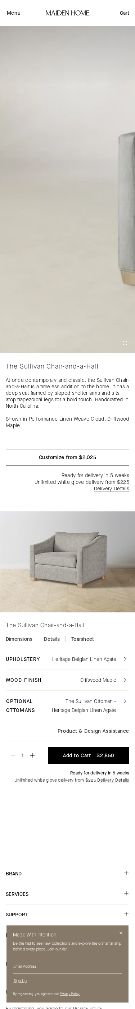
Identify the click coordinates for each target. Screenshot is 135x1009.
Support (17, 914)
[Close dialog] (121, 933)
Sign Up (20, 980)
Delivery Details (111, 488)
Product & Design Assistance (93, 731)
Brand (14, 873)
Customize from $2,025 (67, 457)
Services (17, 894)
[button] (14, 13)
